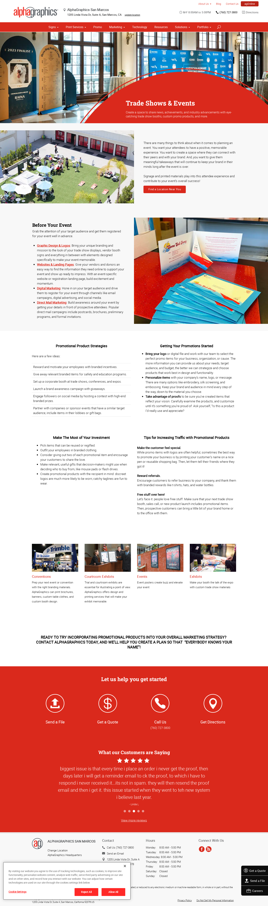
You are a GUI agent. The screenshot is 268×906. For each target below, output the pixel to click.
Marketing (115, 27)
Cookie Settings (17, 891)
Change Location (58, 850)
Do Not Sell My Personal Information (215, 900)
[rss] (208, 849)
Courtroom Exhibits (99, 576)
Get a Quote (257, 871)
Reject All (86, 892)
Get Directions (212, 722)
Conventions (41, 576)
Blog (218, 3)
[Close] (125, 866)
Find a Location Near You (164, 189)
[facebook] (202, 849)
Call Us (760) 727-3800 (120, 847)
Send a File (257, 881)
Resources (161, 27)
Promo (97, 27)
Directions (252, 12)
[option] (134, 782)
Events (142, 576)
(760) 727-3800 (228, 12)
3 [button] (134, 811)
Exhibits (196, 576)
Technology (139, 27)
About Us (203, 3)
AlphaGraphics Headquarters (65, 855)
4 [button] (138, 811)
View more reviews (134, 820)
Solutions (181, 27)
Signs (52, 27)
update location (132, 14)
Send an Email (115, 853)
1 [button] (125, 811)
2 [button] (129, 811)
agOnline (249, 3)
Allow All (113, 892)
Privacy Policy (185, 900)
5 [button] (143, 811)
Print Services (74, 27)
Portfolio (202, 27)
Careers (257, 891)
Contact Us (232, 3)
